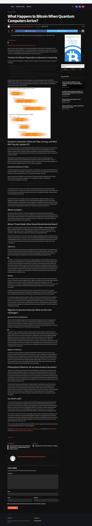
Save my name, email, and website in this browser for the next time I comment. (27, 503)
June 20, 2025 (37, 26)
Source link (10, 437)
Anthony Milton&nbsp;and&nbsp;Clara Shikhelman (22, 26)
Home (12, 6)
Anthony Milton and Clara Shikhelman (24, 430)
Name (9, 491)
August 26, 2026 (66, 96)
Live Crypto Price (20, 6)
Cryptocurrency (13, 11)
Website (36, 497)
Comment (10, 473)
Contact (29, 6)
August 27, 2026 (66, 87)
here (41, 53)
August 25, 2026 (66, 102)
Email (9, 497)
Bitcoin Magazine (12, 40)
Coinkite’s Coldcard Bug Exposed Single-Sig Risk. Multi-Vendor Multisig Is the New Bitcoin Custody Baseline (72, 93)
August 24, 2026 (66, 109)
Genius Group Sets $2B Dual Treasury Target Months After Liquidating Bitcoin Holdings (72, 83)
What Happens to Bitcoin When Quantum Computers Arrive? (21, 45)
